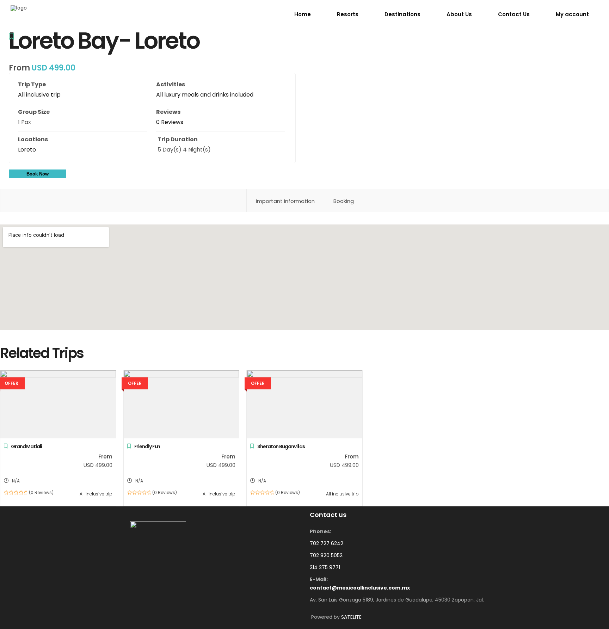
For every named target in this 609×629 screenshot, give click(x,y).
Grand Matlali (26, 446)
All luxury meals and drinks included (204, 95)
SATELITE (351, 617)
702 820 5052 (326, 555)
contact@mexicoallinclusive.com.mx (360, 587)
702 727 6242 (326, 543)
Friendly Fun (147, 446)
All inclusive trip (39, 95)
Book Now (37, 174)
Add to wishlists (11, 38)
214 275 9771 (325, 567)
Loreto (27, 150)
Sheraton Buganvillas (281, 446)
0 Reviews (169, 122)
